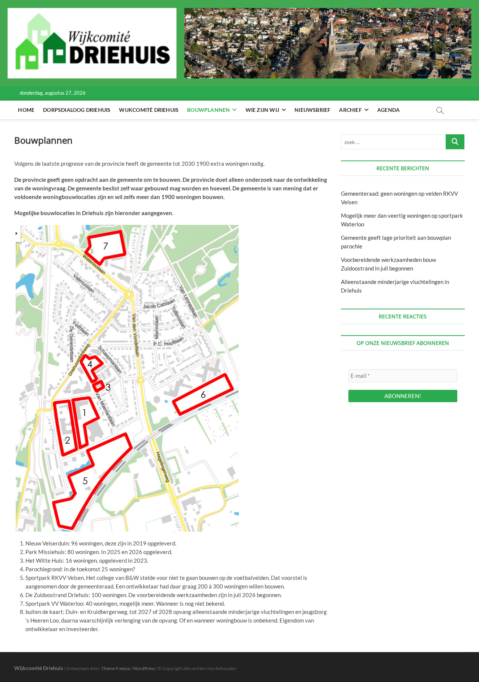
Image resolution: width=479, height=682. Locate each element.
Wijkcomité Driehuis (149, 110)
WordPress (144, 668)
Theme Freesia (115, 668)
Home (26, 110)
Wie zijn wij (262, 110)
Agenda (388, 110)
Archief (350, 110)
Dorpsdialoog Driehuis (76, 110)
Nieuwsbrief (312, 110)
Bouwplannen (208, 110)
